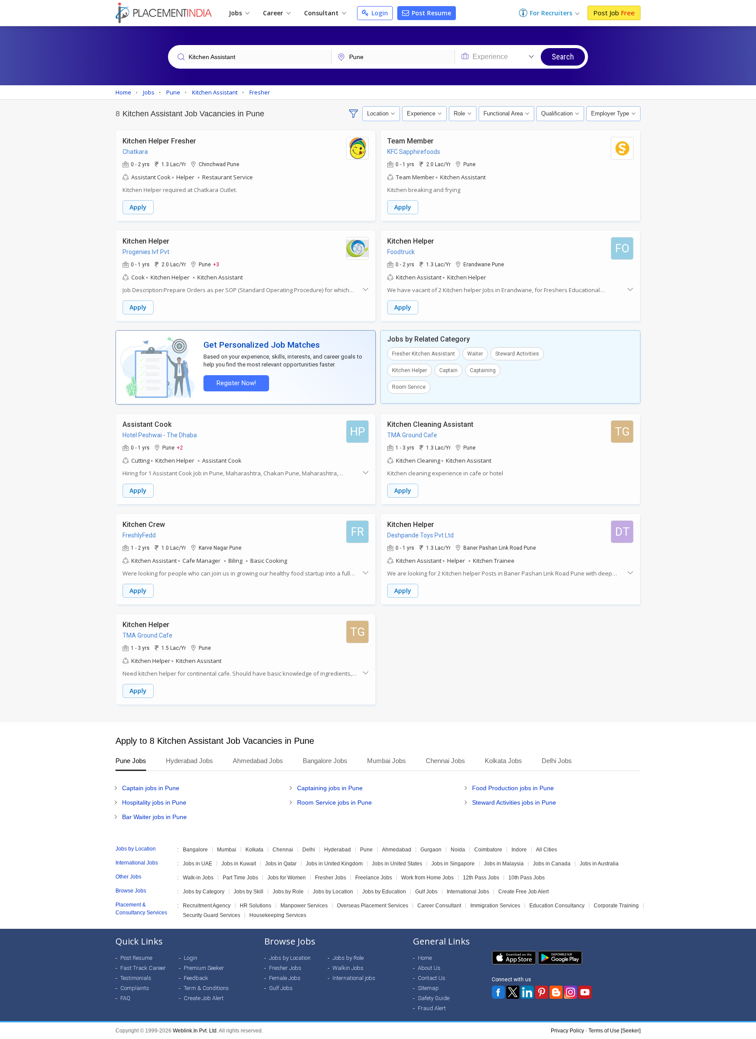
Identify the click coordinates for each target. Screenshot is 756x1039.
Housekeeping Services (277, 915)
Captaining (483, 370)
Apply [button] (138, 207)
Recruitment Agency (207, 905)
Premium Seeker (204, 968)
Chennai (283, 849)
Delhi (308, 849)
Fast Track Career (143, 968)
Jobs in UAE (197, 863)
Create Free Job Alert (523, 891)
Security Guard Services (211, 915)
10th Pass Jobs (526, 877)
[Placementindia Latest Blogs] (556, 992)
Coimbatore (488, 849)
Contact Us (431, 978)
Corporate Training (616, 905)
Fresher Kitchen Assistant (423, 354)
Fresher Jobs (330, 877)
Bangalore (195, 849)
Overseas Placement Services (372, 905)
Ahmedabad (396, 849)
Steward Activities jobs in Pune (514, 802)
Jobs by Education (384, 891)
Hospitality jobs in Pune (154, 802)
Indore (519, 849)
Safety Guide (433, 998)
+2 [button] (180, 447)
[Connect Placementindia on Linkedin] (527, 992)
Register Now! (236, 383)
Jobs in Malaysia (504, 863)
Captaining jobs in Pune (330, 787)
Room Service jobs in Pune (334, 802)
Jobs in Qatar (281, 863)
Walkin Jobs (348, 968)
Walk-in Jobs (198, 877)
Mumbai (226, 849)
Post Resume (430, 13)
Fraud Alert (432, 1008)
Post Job (614, 12)
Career (274, 13)
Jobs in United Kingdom (334, 863)
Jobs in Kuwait (238, 863)
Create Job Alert (204, 998)
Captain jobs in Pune (150, 787)
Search (563, 56)
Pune (366, 849)
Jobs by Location (333, 891)
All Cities (546, 849)
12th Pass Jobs (481, 877)
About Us (429, 968)
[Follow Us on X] (512, 992)
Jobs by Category (203, 891)
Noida (458, 849)
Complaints (134, 988)
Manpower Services (304, 905)
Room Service (409, 387)
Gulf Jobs (426, 891)
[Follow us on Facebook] (498, 992)
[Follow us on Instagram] (570, 992)
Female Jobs (285, 978)
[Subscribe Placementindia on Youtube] (585, 992)
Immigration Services (495, 905)
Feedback (196, 978)
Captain (448, 370)
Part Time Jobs (240, 877)
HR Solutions (255, 905)
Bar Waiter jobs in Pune (154, 816)
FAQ (125, 998)
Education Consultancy (556, 905)
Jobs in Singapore (453, 863)
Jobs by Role (288, 891)
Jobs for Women (286, 877)
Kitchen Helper (409, 370)
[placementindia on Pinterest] (541, 992)
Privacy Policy (567, 1031)
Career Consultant (439, 905)
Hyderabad (337, 849)
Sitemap (428, 988)
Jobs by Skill (248, 891)
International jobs (353, 978)
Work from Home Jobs (427, 877)
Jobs (236, 13)
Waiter (475, 354)
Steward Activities (517, 354)
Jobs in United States (397, 863)
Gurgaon (430, 849)
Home (425, 958)
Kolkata (254, 849)
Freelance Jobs (373, 877)
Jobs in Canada (551, 863)
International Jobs (468, 891)
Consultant (322, 13)
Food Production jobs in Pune (513, 787)
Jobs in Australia (599, 863)
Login (379, 13)
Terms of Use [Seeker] (614, 1031)
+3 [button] (216, 264)
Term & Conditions (206, 988)
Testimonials (135, 978)
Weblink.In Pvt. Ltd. (195, 1031)
